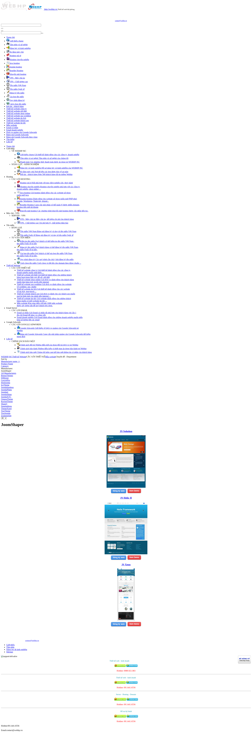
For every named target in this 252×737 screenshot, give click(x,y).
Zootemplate (6, 416)
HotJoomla (5, 383)
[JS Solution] (126, 487)
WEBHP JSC (6, 357)
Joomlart (4, 392)
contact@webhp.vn (121, 21)
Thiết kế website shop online (18, 113)
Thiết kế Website (13, 265)
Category (5, 366)
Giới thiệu (10, 645)
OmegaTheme (7, 399)
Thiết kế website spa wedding (18, 116)
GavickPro (5, 380)
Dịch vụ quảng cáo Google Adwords (21, 132)
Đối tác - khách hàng (15, 106)
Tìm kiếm (10, 139)
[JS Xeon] (126, 620)
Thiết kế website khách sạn (17, 120)
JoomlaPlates (6, 390)
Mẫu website (11, 125)
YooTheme (5, 411)
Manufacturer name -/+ (10, 361)
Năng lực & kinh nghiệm (16, 649)
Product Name (7, 364)
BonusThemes (7, 375)
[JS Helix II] (126, 553)
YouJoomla (5, 413)
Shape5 (4, 404)
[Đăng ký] (118, 493)
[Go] (2, 28)
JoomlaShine (6, 394)
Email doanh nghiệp (14, 130)
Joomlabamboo (7, 387)
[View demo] (134, 493)
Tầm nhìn (10, 647)
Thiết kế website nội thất (16, 111)
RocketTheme (7, 401)
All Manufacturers (8, 373)
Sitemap (9, 652)
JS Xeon (126, 564)
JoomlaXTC (6, 397)
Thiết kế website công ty (16, 109)
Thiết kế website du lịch (16, 118)
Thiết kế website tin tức (16, 123)
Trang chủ (10, 37)
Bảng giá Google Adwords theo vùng (21, 137)
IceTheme (5, 385)
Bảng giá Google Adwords (17, 135)
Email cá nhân (12, 127)
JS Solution (126, 431)
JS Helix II (126, 497)
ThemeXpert (6, 408)
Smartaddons (6, 406)
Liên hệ (9, 142)
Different (5, 378)
